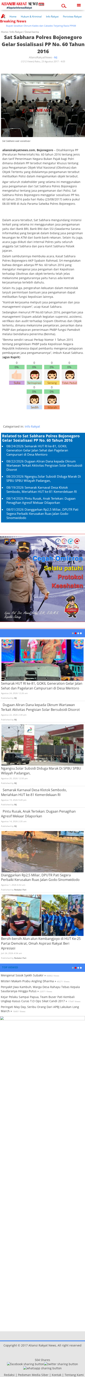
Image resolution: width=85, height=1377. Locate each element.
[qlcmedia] (2, 1375)
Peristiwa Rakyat (72, 16)
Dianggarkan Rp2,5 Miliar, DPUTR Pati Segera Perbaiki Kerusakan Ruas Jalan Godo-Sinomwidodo (42, 513)
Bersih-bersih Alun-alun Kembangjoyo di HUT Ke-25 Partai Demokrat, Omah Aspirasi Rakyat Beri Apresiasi (41, 943)
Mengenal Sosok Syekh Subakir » (23, 975)
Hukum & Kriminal (31, 16)
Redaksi (9, 1375)
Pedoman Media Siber (33, 1375)
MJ (55, 57)
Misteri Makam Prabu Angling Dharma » (28, 981)
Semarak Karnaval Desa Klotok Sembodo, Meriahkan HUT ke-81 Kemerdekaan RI (41, 489)
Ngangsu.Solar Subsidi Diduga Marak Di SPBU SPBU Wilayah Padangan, (43, 478)
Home (13, 16)
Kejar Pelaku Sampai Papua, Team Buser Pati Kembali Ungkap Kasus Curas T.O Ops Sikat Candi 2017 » (38, 999)
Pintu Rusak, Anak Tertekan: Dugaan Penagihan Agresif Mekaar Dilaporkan (41, 500)
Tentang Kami (74, 1375)
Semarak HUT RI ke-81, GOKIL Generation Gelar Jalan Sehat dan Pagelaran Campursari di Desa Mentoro (37, 450)
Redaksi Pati (20, 889)
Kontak (56, 1375)
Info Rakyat (52, 16)
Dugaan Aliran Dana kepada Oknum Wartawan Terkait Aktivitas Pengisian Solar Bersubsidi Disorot (44, 465)
